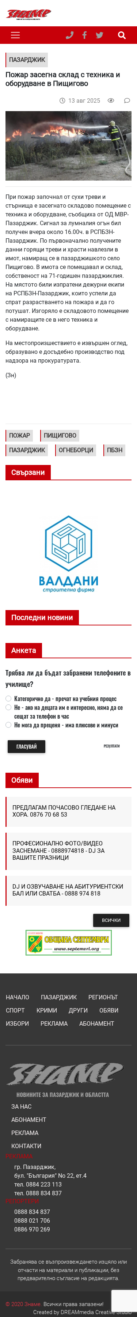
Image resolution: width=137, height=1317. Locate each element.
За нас (21, 1106)
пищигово (60, 435)
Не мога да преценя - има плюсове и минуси (66, 724)
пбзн (114, 450)
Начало (17, 997)
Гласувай (26, 746)
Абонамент (96, 1023)
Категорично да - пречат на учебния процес (65, 698)
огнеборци (76, 450)
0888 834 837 (44, 1193)
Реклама (54, 1023)
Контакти (26, 1146)
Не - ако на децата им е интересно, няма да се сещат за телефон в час (68, 711)
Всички (111, 920)
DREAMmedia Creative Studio (96, 1312)
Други (78, 1010)
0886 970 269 (32, 1229)
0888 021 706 (32, 1220)
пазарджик (27, 450)
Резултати (112, 746)
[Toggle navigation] (15, 35)
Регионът (103, 997)
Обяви (108, 1010)
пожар (19, 435)
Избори (17, 1023)
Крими (47, 1010)
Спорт (15, 1010)
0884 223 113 (44, 1184)
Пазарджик (59, 997)
